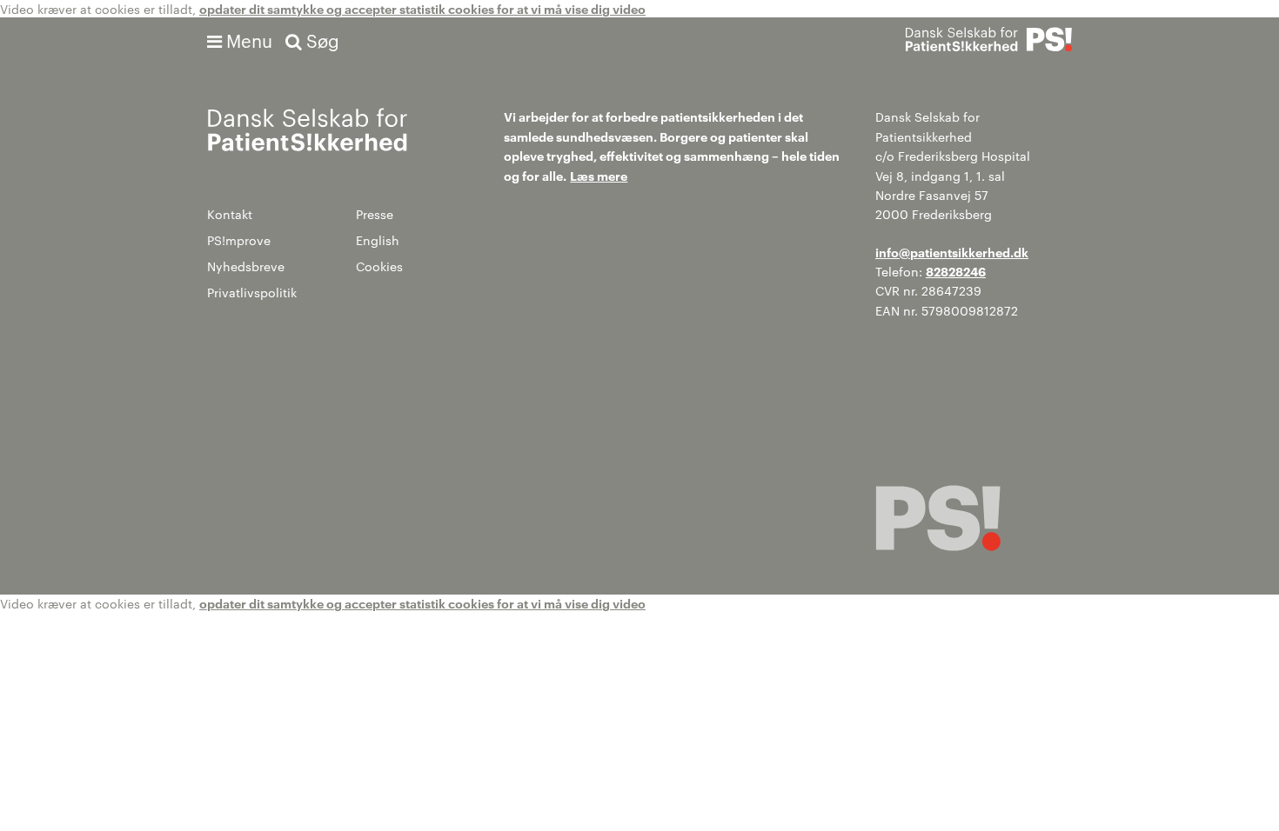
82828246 (956, 271)
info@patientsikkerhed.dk (951, 251)
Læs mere (598, 175)
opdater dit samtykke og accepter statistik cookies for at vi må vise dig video (422, 8)
